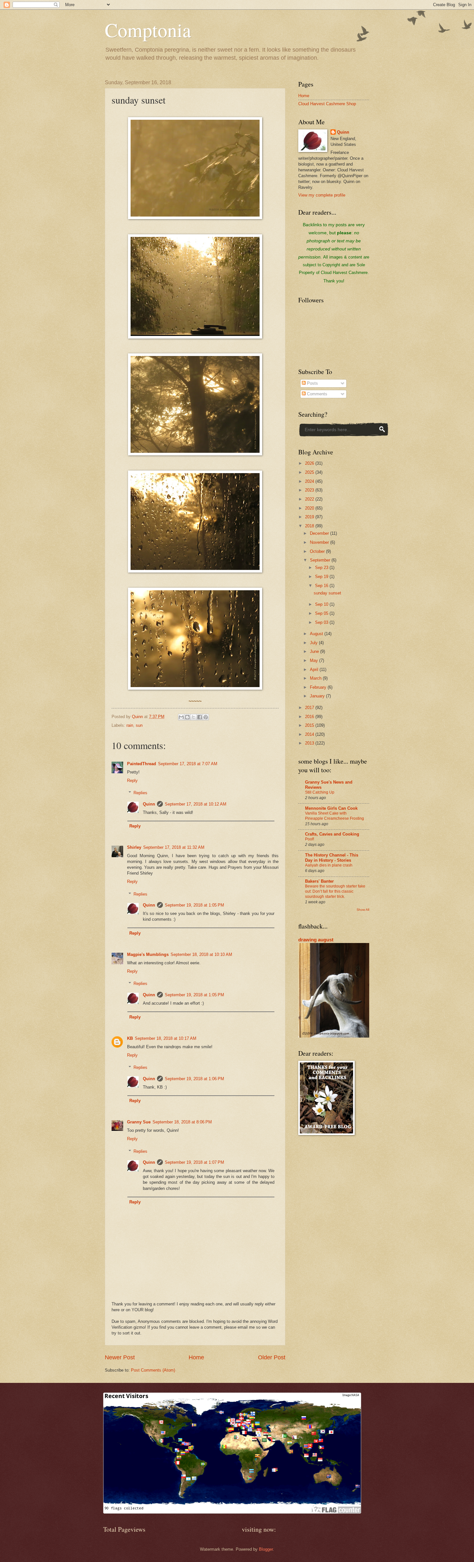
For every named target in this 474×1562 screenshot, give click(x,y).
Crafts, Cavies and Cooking (332, 834)
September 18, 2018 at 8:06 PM (182, 1122)
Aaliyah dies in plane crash (328, 865)
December (320, 533)
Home (196, 1357)
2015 (310, 725)
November (320, 542)
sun (139, 725)
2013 (310, 743)
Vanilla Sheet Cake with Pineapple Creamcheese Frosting (334, 816)
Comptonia (148, 30)
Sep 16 (322, 585)
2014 (310, 734)
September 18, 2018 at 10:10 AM (201, 954)
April (315, 669)
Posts (312, 383)
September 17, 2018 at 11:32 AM (173, 847)
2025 (310, 472)
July (314, 642)
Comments (316, 393)
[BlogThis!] (187, 717)
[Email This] (181, 717)
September (320, 560)
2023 (310, 490)
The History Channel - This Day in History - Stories (331, 858)
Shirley (134, 847)
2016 (310, 716)
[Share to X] (193, 717)
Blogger (266, 1549)
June (315, 651)
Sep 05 (322, 613)
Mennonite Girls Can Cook (331, 808)
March (316, 678)
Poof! (309, 839)
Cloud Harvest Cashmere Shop (327, 103)
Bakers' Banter (319, 881)
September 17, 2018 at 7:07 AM (187, 763)
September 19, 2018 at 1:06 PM (194, 1078)
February (319, 687)
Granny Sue (139, 1122)
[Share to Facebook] (199, 717)
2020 (310, 508)
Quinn (149, 804)
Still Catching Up (319, 792)
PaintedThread (141, 763)
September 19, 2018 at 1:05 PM (194, 905)
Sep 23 (322, 567)
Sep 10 (322, 604)
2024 (310, 481)
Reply (132, 780)
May (314, 660)
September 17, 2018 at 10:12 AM (195, 804)
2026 (310, 463)
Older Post (271, 1357)
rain (129, 725)
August (317, 633)
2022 (310, 499)
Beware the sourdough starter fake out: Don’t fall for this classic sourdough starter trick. (335, 891)
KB (130, 1038)
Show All (363, 909)
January (318, 696)
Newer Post (120, 1357)
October (318, 551)
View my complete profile (321, 195)
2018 (310, 525)
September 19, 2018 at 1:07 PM (194, 1162)
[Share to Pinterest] (205, 717)
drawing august (315, 939)
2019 (310, 516)
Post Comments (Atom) (153, 1370)
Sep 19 (322, 576)
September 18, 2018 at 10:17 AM (165, 1038)
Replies (140, 792)
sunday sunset (327, 593)
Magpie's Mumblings (148, 954)
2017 (310, 707)
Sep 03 (322, 622)
